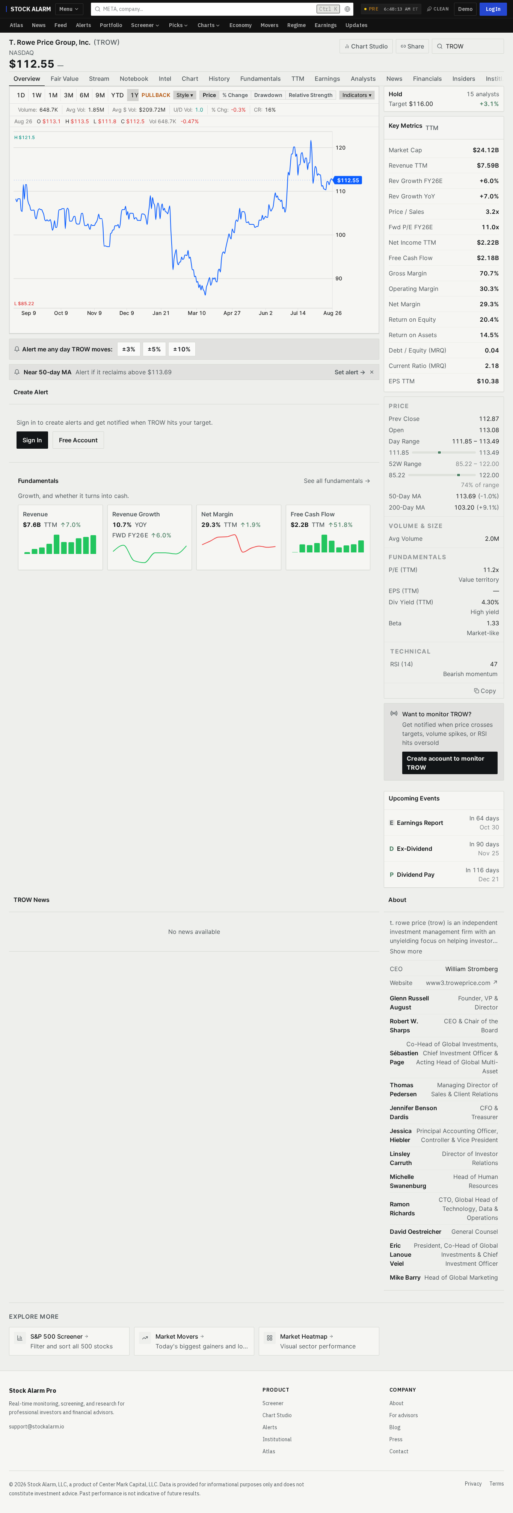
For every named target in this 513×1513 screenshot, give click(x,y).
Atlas (16, 25)
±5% (154, 349)
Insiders (464, 78)
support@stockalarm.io (36, 1426)
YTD (117, 95)
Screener (142, 25)
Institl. (495, 78)
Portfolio (111, 25)
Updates (356, 25)
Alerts (83, 25)
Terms (496, 1483)
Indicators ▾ (357, 95)
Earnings (325, 25)
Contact (399, 1451)
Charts (206, 25)
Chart (190, 78)
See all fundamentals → (337, 480)
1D (21, 95)
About (396, 1403)
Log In (493, 9)
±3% (129, 349)
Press (396, 1439)
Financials (427, 78)
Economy (240, 25)
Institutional (277, 1439)
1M (52, 95)
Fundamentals (260, 78)
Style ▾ (185, 95)
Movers (269, 25)
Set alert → (350, 372)
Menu (65, 9)
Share (415, 46)
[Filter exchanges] (347, 9)
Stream (99, 78)
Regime (296, 25)
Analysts (363, 78)
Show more (406, 951)
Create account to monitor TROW (445, 763)
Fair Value (64, 78)
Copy (488, 690)
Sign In (32, 440)
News (38, 25)
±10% (182, 349)
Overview (27, 78)
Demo (465, 9)
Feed (60, 25)
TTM (297, 78)
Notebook (134, 78)
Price (209, 95)
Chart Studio (369, 46)
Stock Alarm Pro (32, 1390)
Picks (176, 25)
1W (37, 95)
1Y (134, 95)
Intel (165, 78)
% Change (235, 95)
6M (84, 95)
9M (100, 95)
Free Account (78, 440)
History (219, 78)
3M (68, 95)
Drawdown (268, 95)
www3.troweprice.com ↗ (462, 982)
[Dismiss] (371, 372)
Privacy (473, 1483)
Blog (395, 1427)
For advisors (403, 1415)
